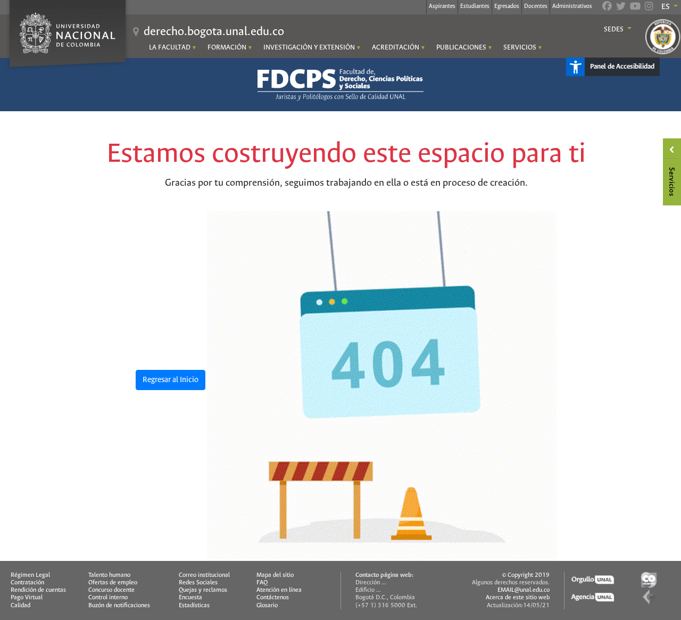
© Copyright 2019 (526, 575)
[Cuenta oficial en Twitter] (621, 7)
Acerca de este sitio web (518, 597)
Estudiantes (474, 6)
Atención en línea (279, 590)
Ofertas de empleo (112, 583)
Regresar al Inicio (170, 380)
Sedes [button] (614, 30)
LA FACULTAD (169, 48)
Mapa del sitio (275, 575)
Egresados (506, 6)
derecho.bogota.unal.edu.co (214, 32)
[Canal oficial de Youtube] (635, 7)
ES (666, 7)
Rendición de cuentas (38, 590)
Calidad (20, 605)
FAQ (262, 583)
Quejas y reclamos (203, 590)
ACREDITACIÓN (395, 48)
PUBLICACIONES (461, 48)
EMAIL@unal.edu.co (523, 590)
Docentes (535, 6)
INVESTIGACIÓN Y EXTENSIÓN (309, 48)
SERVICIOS (519, 48)
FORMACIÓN (226, 48)
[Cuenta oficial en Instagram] (649, 7)
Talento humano (109, 575)
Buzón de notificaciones (119, 605)
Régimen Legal (30, 575)
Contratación (27, 583)
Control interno (108, 597)
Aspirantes (442, 6)
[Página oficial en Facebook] (607, 7)
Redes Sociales (198, 583)
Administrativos (572, 6)
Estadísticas (194, 605)
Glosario (267, 605)
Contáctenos (272, 597)
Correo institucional (204, 575)
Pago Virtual (27, 597)
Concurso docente (111, 590)
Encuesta (190, 597)
